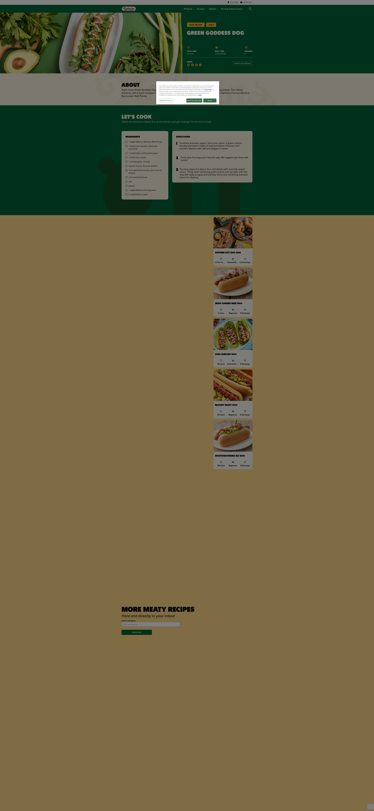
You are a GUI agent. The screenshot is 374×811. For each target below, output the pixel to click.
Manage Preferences (166, 100)
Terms (200, 95)
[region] (187, 92)
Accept (210, 100)
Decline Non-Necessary (194, 100)
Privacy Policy (208, 89)
